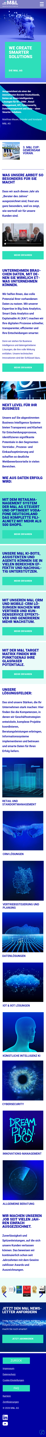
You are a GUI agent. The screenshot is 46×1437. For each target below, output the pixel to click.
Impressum (8, 1368)
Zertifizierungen (11, 1402)
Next (40, 1294)
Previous (6, 1294)
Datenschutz (9, 1374)
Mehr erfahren (23, 367)
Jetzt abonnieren (22, 1339)
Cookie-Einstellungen (13, 1380)
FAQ (16, 1388)
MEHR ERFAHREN (23, 255)
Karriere (7, 1396)
